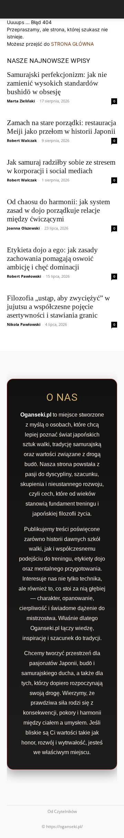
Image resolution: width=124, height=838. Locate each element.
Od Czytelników (62, 811)
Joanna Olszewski (23, 228)
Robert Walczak (22, 140)
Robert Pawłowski (24, 276)
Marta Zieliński (21, 100)
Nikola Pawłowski (23, 324)
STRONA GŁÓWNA (72, 44)
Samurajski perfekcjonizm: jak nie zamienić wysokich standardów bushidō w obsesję (57, 83)
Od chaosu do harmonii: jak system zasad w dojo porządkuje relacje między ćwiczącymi (58, 210)
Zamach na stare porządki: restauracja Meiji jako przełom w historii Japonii (61, 127)
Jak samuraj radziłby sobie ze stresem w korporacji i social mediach (61, 166)
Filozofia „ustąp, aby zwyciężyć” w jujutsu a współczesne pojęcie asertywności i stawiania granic (58, 306)
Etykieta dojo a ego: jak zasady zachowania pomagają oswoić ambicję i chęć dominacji (52, 258)
